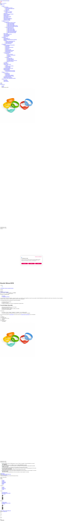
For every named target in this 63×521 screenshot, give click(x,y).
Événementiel (4, 482)
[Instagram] (2, 498)
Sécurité (3, 480)
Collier (3, 489)
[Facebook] (2, 495)
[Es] (4, 0)
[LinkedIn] (2, 499)
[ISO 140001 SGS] (3, 474)
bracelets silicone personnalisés (25, 314)
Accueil (3, 85)
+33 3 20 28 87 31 (3, 3)
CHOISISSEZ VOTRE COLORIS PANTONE (6, 288)
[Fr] (1, 0)
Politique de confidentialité (38, 256)
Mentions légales (4, 502)
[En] (8, 0)
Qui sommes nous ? (4, 492)
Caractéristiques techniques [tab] (5, 296)
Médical (3, 483)
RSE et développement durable (6, 493)
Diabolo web (5, 511)
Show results (2, 520)
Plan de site (3, 503)
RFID (3, 86)
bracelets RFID (11, 314)
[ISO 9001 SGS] (8, 474)
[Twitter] (2, 506)
